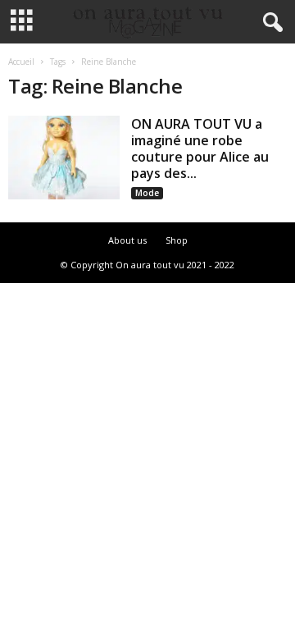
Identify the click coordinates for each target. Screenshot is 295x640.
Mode (147, 193)
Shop (177, 240)
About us (127, 240)
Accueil (21, 61)
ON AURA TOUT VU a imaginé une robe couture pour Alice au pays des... (200, 148)
